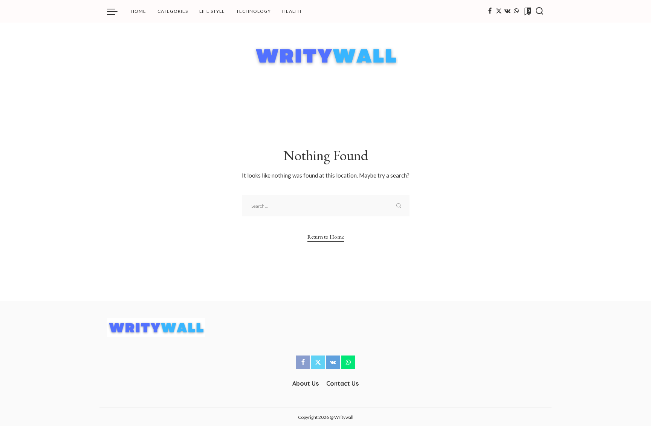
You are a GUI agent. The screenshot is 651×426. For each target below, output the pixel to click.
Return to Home (325, 236)
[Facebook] (490, 11)
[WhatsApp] (516, 11)
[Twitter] (499, 11)
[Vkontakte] (507, 11)
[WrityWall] (326, 55)
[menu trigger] (116, 11)
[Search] (539, 11)
